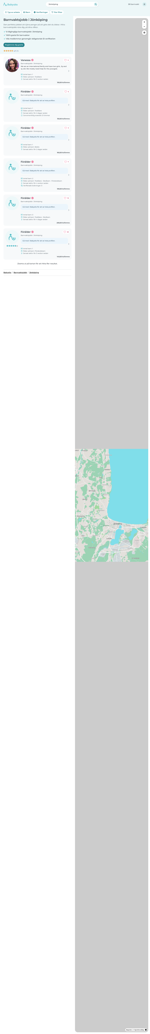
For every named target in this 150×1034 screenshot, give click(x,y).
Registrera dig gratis (14, 45)
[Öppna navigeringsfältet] (144, 4)
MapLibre (129, 1030)
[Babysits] (11, 4)
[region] (111, 525)
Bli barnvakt (133, 4)
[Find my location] (144, 32)
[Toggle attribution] (146, 1029)
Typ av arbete (13, 12)
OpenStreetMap (139, 1030)
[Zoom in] (144, 22)
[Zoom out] (144, 26)
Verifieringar (42, 12)
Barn (27, 12)
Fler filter (57, 12)
